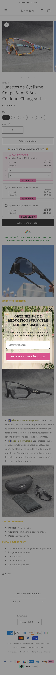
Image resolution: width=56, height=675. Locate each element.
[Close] (50, 309)
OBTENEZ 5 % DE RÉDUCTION (28, 356)
